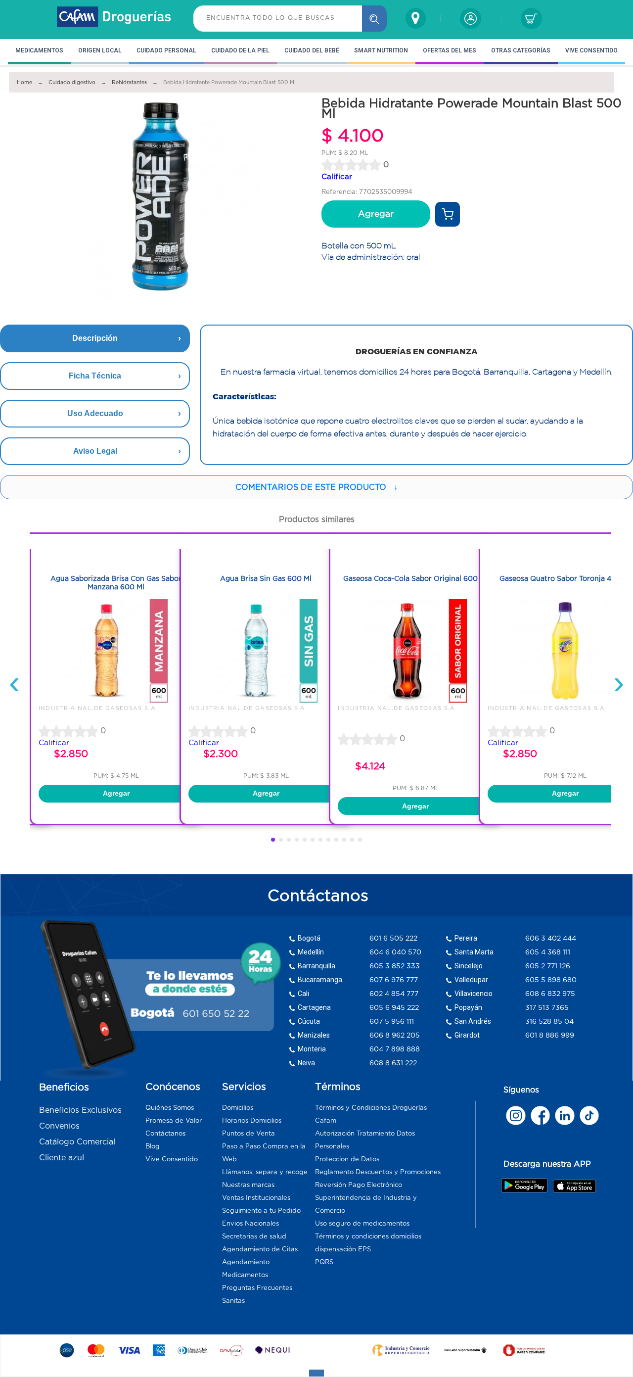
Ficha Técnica (95, 376)
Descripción (95, 338)
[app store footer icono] (574, 1186)
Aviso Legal (95, 451)
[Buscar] (374, 18)
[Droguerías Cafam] (114, 18)
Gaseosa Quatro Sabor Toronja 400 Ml (565, 578)
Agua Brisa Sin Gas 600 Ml (266, 578)
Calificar (336, 176)
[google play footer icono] (526, 1185)
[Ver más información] (447, 214)
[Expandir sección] (316, 1373)
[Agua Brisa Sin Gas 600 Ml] (266, 700)
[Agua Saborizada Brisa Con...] (116, 700)
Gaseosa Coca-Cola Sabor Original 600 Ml (415, 578)
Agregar (376, 214)
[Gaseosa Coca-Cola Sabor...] (415, 700)
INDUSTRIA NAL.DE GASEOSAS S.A (97, 708)
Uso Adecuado (95, 413)
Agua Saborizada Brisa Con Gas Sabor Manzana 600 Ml (115, 582)
